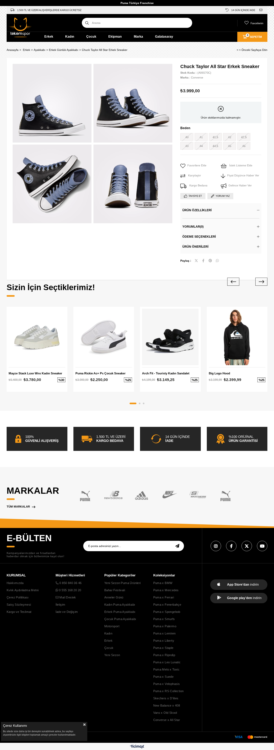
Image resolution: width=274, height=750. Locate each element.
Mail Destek (67, 597)
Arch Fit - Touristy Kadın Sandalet (165, 373)
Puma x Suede (163, 676)
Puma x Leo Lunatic (167, 662)
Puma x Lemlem (164, 633)
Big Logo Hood (219, 373)
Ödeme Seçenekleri (199, 236)
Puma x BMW (163, 583)
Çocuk (91, 36)
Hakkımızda (15, 583)
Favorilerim (257, 23)
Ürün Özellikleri (197, 210)
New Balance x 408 (166, 705)
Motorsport (111, 626)
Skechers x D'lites (166, 698)
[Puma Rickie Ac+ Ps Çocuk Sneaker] (103, 337)
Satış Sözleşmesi (19, 604)
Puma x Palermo (165, 626)
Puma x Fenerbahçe (167, 604)
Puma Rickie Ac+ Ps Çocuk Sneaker (100, 373)
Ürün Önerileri (195, 246)
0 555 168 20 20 (69, 590)
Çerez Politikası (17, 597)
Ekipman (115, 36)
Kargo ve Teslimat (19, 611)
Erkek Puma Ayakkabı (119, 611)
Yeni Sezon (112, 655)
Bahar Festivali (114, 590)
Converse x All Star (166, 720)
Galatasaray (164, 36)
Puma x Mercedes (166, 590)
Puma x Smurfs (164, 619)
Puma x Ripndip (164, 655)
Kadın (69, 36)
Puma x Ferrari (163, 597)
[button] (133, 403)
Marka (138, 36)
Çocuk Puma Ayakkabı (120, 619)
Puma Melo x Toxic (166, 669)
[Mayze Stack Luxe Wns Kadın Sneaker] (37, 337)
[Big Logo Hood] (237, 337)
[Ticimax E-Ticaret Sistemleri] (137, 747)
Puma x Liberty (163, 640)
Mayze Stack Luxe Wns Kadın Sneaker (35, 373)
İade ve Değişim (67, 611)
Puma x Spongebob (166, 611)
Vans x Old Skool (165, 712)
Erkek (48, 36)
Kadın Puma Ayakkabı (119, 604)
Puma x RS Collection (168, 691)
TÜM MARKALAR (18, 506)
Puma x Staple (163, 647)
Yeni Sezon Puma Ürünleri (122, 583)
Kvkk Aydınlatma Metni (23, 590)
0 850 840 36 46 (70, 583)
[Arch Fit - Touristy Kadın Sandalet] (170, 337)
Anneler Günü (113, 597)
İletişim (60, 604)
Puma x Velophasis (166, 684)
